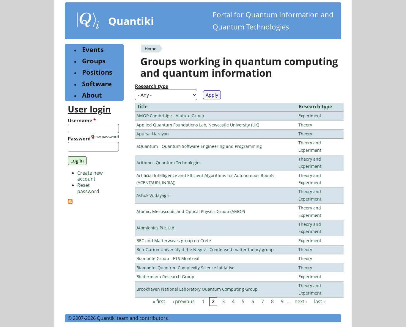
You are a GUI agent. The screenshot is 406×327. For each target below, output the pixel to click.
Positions (97, 72)
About (92, 95)
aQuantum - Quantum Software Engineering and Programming (199, 146)
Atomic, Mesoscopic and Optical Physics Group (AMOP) (190, 211)
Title (142, 106)
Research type (151, 86)
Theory (305, 125)
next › (301, 301)
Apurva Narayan (152, 134)
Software (97, 83)
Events (93, 49)
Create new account (90, 176)
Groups (94, 60)
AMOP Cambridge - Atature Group (170, 115)
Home (150, 48)
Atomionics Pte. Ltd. (156, 228)
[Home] (88, 21)
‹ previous (183, 301)
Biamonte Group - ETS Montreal (167, 258)
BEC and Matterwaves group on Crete (173, 240)
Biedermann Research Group (165, 276)
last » (320, 301)
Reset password (88, 188)
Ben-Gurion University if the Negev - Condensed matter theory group (205, 249)
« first (159, 301)
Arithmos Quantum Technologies (169, 162)
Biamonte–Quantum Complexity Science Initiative (185, 267)
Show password (105, 136)
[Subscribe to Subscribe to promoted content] (70, 202)
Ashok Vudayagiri (153, 195)
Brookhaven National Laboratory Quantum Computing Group (197, 289)
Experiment (309, 115)
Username (82, 121)
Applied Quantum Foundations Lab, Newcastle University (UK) (197, 125)
